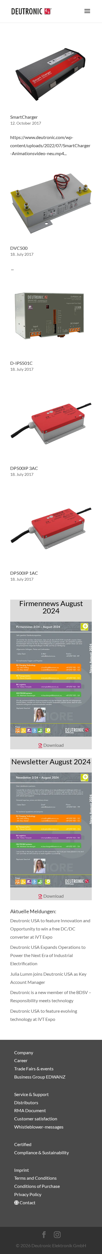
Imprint (21, 1169)
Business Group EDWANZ (39, 1076)
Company (23, 1052)
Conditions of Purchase (37, 1186)
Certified (22, 1144)
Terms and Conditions (35, 1178)
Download (53, 745)
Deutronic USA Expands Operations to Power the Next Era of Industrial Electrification (48, 955)
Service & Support (31, 1094)
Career (20, 1060)
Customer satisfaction (35, 1118)
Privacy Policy (27, 1194)
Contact (27, 1202)
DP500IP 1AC (24, 573)
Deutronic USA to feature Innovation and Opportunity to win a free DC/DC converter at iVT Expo (50, 929)
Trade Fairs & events (34, 1068)
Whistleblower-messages (38, 1126)
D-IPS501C (21, 363)
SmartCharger (24, 117)
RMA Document (30, 1110)
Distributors (26, 1102)
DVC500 (18, 248)
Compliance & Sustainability (41, 1152)
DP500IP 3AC (24, 468)
